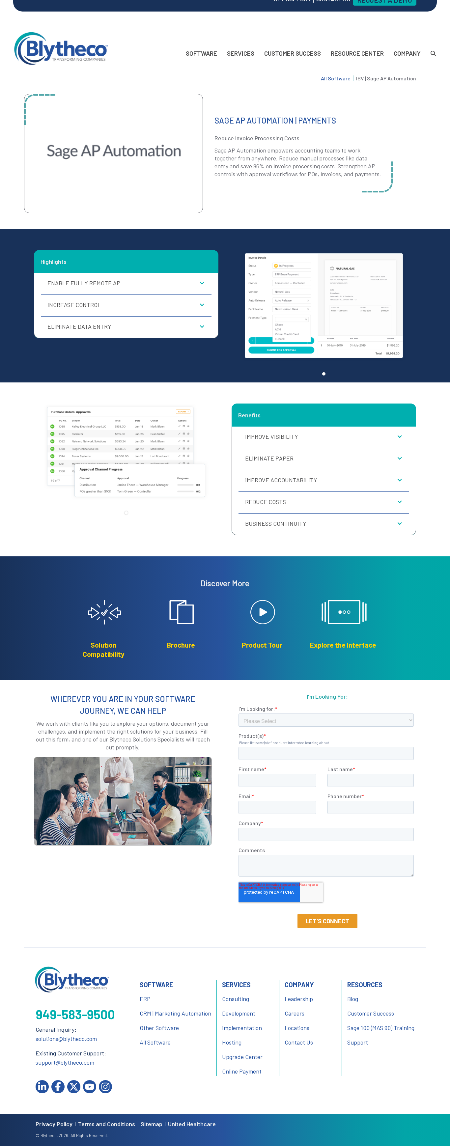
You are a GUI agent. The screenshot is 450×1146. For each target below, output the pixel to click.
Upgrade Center (242, 1056)
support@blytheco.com (65, 1062)
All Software (336, 78)
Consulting (235, 998)
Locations (297, 1027)
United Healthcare (192, 1124)
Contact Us (299, 1042)
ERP (145, 998)
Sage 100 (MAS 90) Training (380, 1027)
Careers (294, 1013)
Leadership (299, 998)
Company (407, 53)
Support (357, 1042)
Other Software (159, 1027)
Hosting (231, 1042)
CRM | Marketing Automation (175, 1013)
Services (240, 53)
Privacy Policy (54, 1124)
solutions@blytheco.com (66, 1038)
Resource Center (357, 53)
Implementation (242, 1027)
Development (238, 1013)
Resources (364, 985)
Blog (352, 998)
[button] (126, 283)
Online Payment (242, 1071)
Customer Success (292, 53)
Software (201, 53)
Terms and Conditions (106, 1124)
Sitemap (151, 1124)
